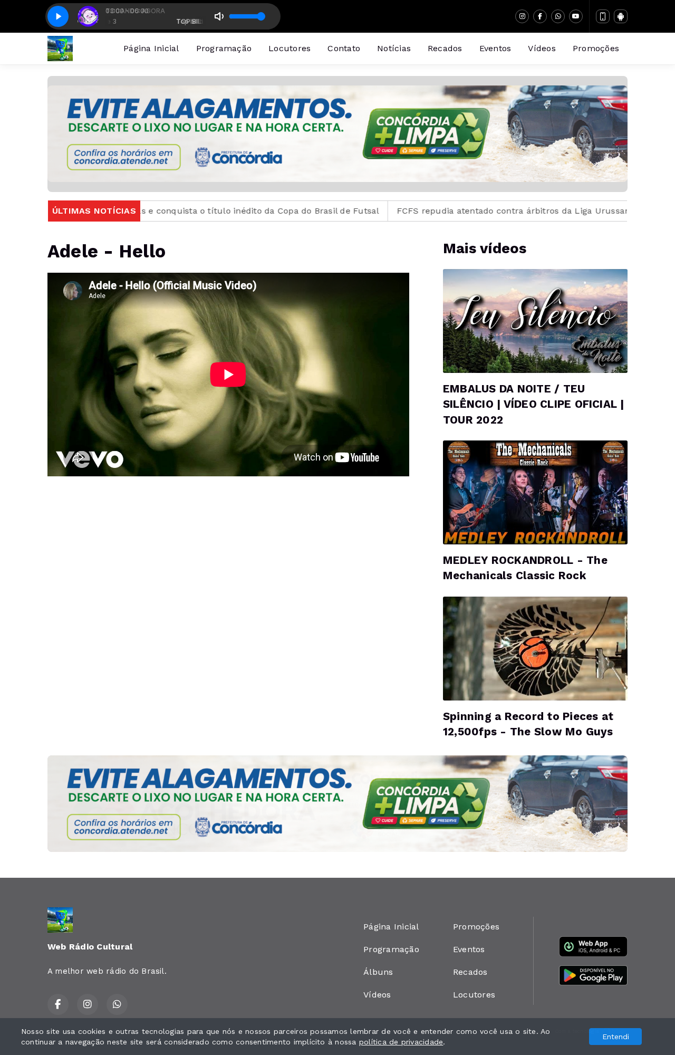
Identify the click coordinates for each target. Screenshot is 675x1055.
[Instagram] (522, 16)
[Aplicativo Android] (621, 16)
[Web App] (603, 16)
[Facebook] (540, 16)
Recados (445, 48)
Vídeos (541, 48)
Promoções (596, 48)
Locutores (289, 48)
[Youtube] (576, 16)
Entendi (615, 1036)
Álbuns (378, 972)
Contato (343, 48)
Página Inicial (151, 48)
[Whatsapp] (558, 16)
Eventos (495, 48)
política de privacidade (401, 1042)
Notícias (394, 48)
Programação (224, 48)
